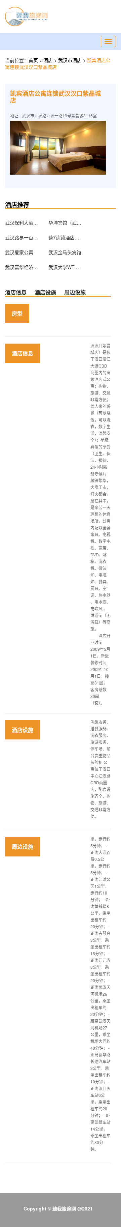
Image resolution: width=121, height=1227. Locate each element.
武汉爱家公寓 (19, 252)
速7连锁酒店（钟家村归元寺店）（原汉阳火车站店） (65, 237)
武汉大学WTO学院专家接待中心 (65, 267)
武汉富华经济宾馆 (22, 267)
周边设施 (75, 292)
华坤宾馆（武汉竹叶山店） (65, 222)
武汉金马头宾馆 (64, 252)
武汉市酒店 (70, 60)
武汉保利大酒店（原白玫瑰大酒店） (22, 222)
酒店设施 (45, 292)
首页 (33, 60)
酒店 (48, 60)
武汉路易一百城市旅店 (22, 237)
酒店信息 (16, 292)
